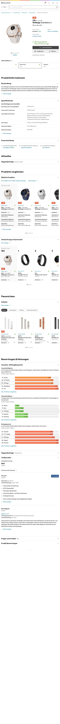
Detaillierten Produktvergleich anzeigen (14, 181)
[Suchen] (10, 7)
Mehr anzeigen (7, 93)
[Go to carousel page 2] (27, 233)
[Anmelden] (49, 3)
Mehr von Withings (53, 30)
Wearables (24, 12)
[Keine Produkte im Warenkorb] (57, 3)
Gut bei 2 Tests (36, 35)
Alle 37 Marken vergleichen (8, 392)
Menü (4, 7)
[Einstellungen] (45, 3)
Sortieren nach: (5, 470)
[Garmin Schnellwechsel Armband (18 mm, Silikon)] (8, 330)
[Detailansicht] (30, 383)
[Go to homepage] (5, 3)
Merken (53, 51)
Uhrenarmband (4, 334)
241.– (34, 20)
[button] (45, 43)
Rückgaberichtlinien (8, 147)
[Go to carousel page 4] (29, 233)
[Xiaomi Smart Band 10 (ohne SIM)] (42, 264)
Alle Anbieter (46, 147)
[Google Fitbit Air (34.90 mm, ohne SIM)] (25, 264)
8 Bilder (15, 55)
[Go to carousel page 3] (28, 233)
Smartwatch (32, 12)
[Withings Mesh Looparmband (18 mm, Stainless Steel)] (42, 330)
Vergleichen (40, 51)
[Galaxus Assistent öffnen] (53, 3)
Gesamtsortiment (5, 12)
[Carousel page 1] (27, 284)
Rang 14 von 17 (5, 514)
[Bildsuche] (57, 7)
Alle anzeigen (32, 181)
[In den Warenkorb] (14, 342)
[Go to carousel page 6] (32, 233)
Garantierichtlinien (26, 147)
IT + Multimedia (16, 12)
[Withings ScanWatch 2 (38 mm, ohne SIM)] (25, 199)
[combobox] (13, 470)
